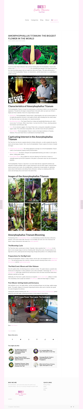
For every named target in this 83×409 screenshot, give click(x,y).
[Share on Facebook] (12, 339)
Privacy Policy (47, 384)
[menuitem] (27, 20)
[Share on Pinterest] (37, 339)
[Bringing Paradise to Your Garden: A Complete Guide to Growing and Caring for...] (81, 204)
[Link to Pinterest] (73, 407)
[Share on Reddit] (45, 339)
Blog (45, 390)
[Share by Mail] (53, 339)
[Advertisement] (41, 26)
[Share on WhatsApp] (29, 339)
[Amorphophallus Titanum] (32, 54)
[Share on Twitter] (21, 339)
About (45, 386)
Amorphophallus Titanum (16, 201)
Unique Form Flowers (20, 40)
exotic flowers (14, 325)
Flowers (13, 330)
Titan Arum (49, 201)
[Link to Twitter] (71, 407)
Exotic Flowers (11, 40)
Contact (45, 388)
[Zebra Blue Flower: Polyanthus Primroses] (1, 204)
